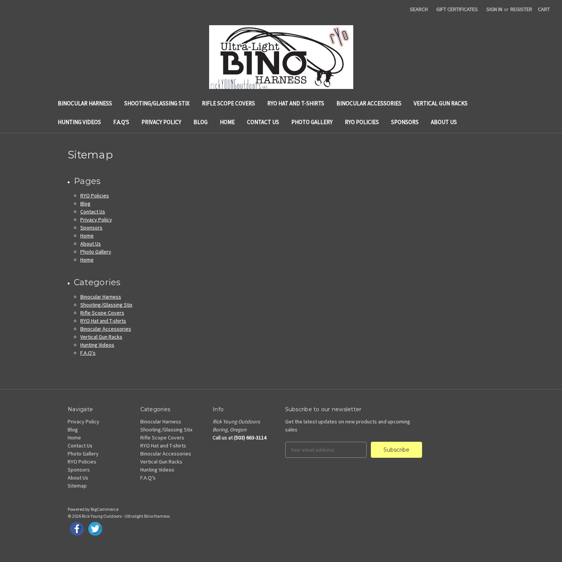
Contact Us (263, 122)
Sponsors (405, 122)
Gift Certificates (457, 9)
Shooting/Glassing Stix (157, 103)
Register (521, 9)
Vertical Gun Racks (441, 103)
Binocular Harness (85, 103)
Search (419, 9)
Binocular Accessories (368, 103)
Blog (200, 122)
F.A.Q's (121, 122)
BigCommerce (105, 509)
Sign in (494, 9)
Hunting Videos (79, 122)
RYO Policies (362, 122)
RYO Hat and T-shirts (295, 103)
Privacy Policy (161, 122)
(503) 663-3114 (250, 437)
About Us (444, 122)
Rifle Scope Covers (228, 103)
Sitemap (77, 485)
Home (227, 122)
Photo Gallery (312, 122)
